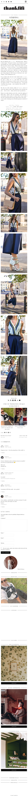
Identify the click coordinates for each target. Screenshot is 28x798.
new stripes (12, 61)
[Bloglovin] (17, 400)
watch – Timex (19, 108)
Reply (3, 452)
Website (2, 543)
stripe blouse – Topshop (14, 105)
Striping (14, 17)
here (13, 79)
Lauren (6, 495)
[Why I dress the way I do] (20, 416)
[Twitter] (1, 1)
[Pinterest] (6, 1)
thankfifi (15, 795)
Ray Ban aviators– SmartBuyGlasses (14, 109)
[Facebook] (8, 1)
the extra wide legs (13, 78)
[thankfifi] (14, 6)
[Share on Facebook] (5, 432)
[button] (26, 1)
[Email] (11, 1)
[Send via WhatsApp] (10, 432)
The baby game (23, 436)
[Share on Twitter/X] (7, 432)
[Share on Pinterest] (8, 432)
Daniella (7, 456)
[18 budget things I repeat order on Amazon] (7, 416)
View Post (14, 591)
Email (2, 538)
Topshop (20, 87)
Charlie (6, 445)
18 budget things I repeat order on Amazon (7, 428)
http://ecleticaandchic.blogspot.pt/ (8, 478)
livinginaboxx (4, 504)
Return (6, 436)
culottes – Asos (9, 106)
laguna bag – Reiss (10, 108)
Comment (3, 518)
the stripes (24, 76)
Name (2, 533)
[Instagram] (10, 400)
